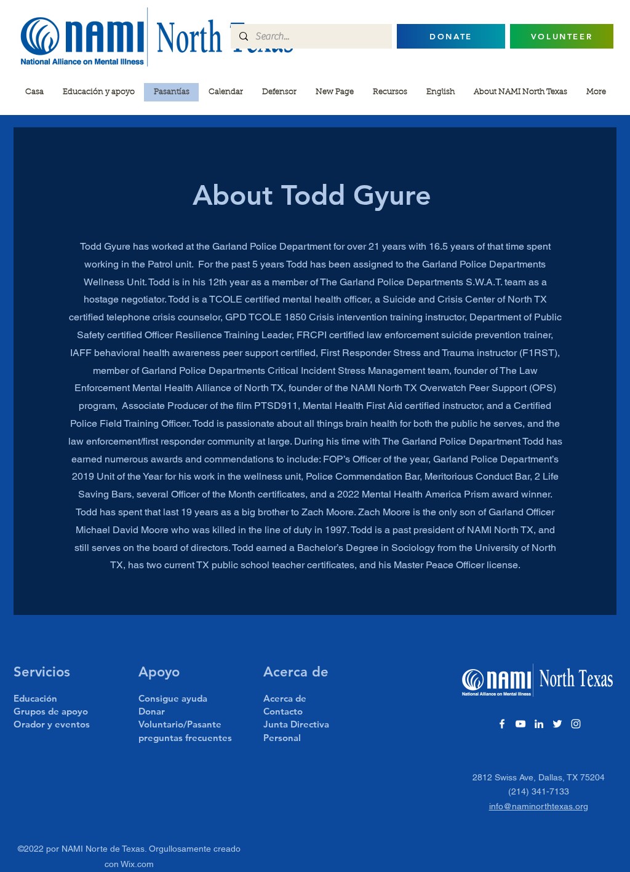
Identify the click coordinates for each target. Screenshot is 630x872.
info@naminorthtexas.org (538, 806)
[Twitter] (557, 724)
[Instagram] (576, 724)
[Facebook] (502, 724)
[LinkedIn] (539, 724)
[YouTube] (520, 724)
